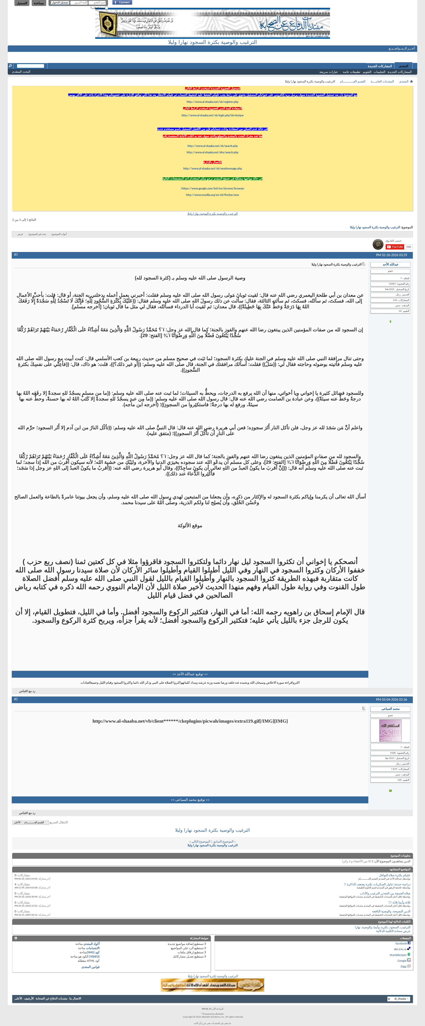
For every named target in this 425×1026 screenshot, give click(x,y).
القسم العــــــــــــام (352, 81)
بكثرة (384, 927)
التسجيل (22, 3)
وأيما (377, 927)
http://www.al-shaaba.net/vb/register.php (212, 102)
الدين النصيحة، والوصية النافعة (391, 911)
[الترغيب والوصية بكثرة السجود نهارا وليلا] (212, 991)
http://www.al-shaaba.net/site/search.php (212, 152)
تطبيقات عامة (351, 72)
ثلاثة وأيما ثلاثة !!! (399, 902)
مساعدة (39, 3)
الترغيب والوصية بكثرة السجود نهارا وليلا (212, 42)
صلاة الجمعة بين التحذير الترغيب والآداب (385, 893)
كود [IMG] (93, 952)
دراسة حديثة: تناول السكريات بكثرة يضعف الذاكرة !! (377, 884)
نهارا (357, 927)
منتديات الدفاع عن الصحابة (52, 998)
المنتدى (403, 66)
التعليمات (379, 72)
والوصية (367, 927)
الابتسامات (93, 948)
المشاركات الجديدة (400, 72)
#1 (16, 255)
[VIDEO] (94, 956)
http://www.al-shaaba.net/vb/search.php (212, 146)
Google (402, 961)
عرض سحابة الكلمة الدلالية (393, 931)
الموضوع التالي (200, 841)
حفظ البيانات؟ (98, 8)
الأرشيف (29, 998)
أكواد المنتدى (91, 944)
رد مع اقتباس (27, 691)
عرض (20, 234)
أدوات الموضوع (59, 234)
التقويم (367, 72)
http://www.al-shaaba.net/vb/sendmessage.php (212, 168)
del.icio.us (400, 949)
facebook (401, 943)
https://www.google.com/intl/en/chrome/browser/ (212, 188)
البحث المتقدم (21, 71)
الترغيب (405, 927)
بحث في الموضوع (37, 234)
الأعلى (17, 822)
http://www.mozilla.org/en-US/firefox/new (212, 195)
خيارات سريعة (328, 72)
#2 (16, 699)
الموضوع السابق (223, 841)
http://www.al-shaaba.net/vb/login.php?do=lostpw (213, 115)
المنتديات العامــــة (382, 81)
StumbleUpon (398, 955)
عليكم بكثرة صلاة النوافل (394, 875)
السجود (394, 927)
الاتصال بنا (75, 998)
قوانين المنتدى (90, 967)
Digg (403, 966)
